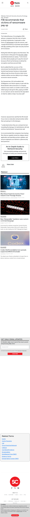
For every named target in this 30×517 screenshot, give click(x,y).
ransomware (10, 42)
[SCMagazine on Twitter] (15, 488)
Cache (4, 439)
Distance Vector (6, 456)
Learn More (15, 158)
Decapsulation (6, 452)
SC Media (5, 494)
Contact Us (16, 494)
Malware (3, 16)
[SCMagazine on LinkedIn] (18, 488)
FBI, (5, 46)
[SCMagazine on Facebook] (12, 488)
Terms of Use (19, 350)
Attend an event (17, 501)
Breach (3, 191)
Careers (21, 494)
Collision (4, 447)
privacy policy (19, 511)
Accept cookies (15, 515)
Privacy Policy (25, 350)
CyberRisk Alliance (11, 494)
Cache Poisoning (7, 441)
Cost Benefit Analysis (8, 450)
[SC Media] (15, 3)
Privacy (25, 494)
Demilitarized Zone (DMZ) (9, 454)
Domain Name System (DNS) (10, 458)
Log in (12, 6)
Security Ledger (23, 55)
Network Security (11, 16)
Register (17, 6)
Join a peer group (23, 501)
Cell (3, 443)
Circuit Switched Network (9, 445)
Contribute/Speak (10, 501)
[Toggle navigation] (2, 3)
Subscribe (15, 353)
